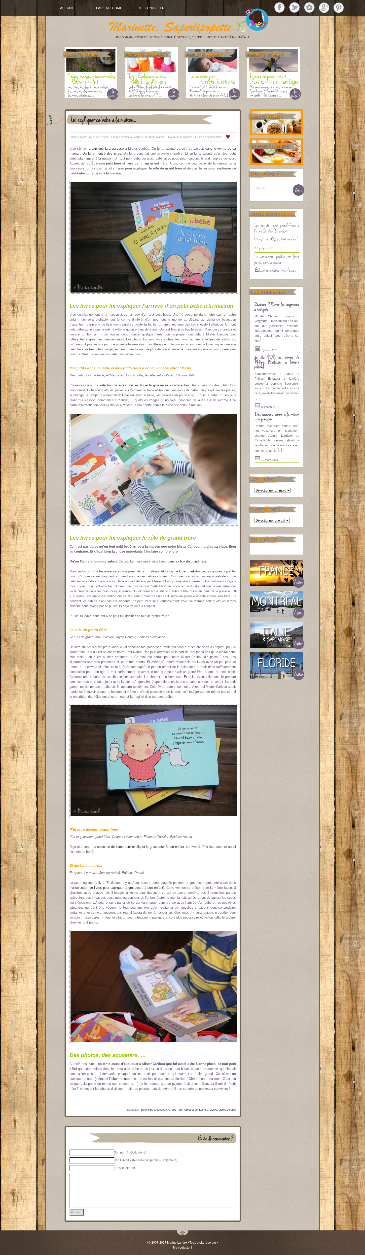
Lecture (203, 1109)
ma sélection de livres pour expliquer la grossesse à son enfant (138, 847)
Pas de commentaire (209, 136)
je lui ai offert (185, 571)
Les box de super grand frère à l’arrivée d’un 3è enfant (277, 228)
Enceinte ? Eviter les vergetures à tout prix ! (277, 306)
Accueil (67, 8)
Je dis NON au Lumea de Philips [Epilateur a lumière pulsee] (277, 361)
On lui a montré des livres (101, 153)
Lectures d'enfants (121, 136)
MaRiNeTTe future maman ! (150, 136)
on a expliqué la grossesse (104, 148)
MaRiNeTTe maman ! (181, 136)
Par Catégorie (109, 8)
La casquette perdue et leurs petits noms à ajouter (277, 259)
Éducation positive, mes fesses (275, 270)
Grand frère (175, 1109)
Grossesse (191, 1109)
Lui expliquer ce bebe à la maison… (103, 119)
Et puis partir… (265, 248)
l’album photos (120, 1079)
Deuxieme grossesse (154, 1109)
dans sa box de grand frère (187, 561)
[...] (262, 340)
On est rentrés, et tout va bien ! (277, 239)
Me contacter (151, 8)
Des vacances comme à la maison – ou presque (277, 416)
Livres (213, 1109)
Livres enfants (227, 1109)
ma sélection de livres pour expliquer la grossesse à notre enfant (142, 385)
